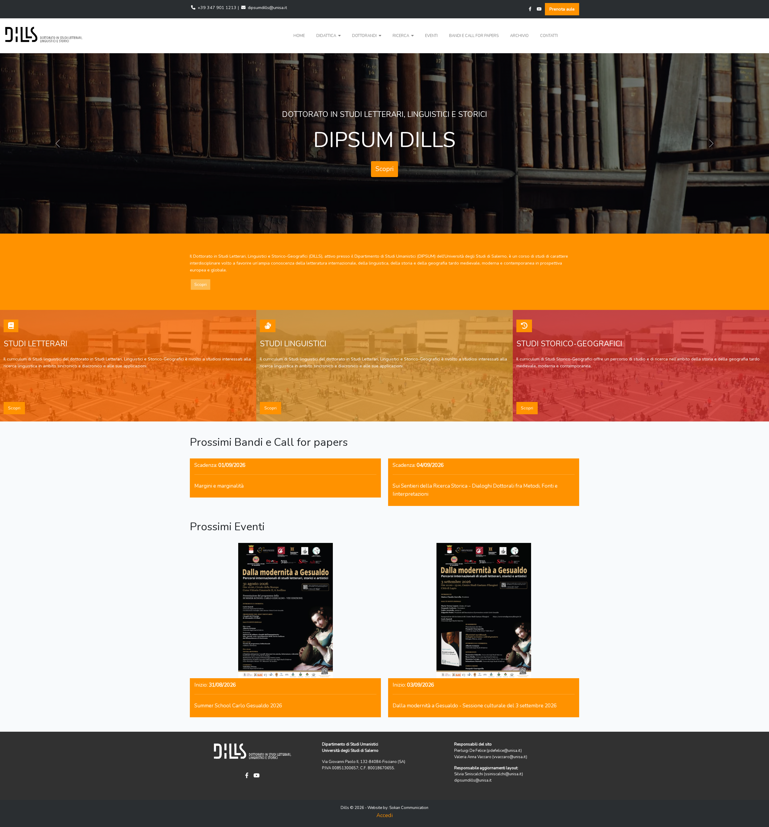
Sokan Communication (408, 807)
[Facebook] (530, 9)
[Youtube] (539, 9)
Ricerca (401, 35)
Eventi (431, 35)
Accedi (384, 815)
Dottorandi (365, 35)
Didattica (326, 35)
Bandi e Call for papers (474, 35)
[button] (328, 36)
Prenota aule (562, 9)
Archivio (519, 35)
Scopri (384, 163)
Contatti (549, 35)
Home (299, 35)
